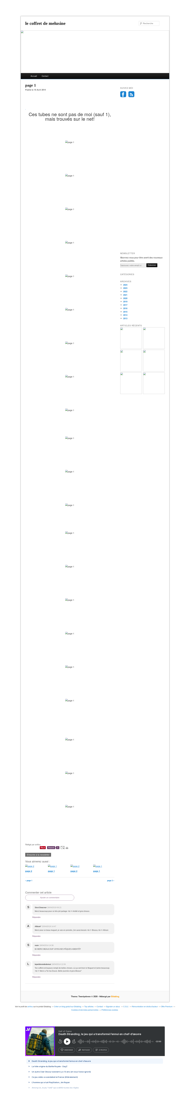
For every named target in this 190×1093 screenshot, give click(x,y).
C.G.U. (126, 1006)
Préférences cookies (110, 1010)
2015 (125, 311)
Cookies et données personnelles (84, 1010)
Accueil (34, 76)
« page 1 (28, 880)
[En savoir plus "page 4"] (131, 393)
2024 (125, 284)
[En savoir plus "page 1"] (154, 348)
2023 (125, 288)
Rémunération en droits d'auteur (145, 1006)
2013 (125, 318)
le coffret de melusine (45, 23)
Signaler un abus (113, 1006)
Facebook (123, 94)
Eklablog (115, 996)
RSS (131, 94)
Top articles (89, 1006)
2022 (125, 291)
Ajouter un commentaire (49, 898)
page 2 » (110, 880)
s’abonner (68, 1050)
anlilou (30, 1006)
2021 (125, 294)
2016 (125, 308)
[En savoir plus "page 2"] (131, 348)
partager (86, 1050)
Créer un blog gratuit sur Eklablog (67, 1006)
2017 (125, 304)
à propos (103, 1050)
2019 (125, 301)
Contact (45, 76)
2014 (125, 315)
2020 (125, 298)
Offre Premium (166, 1006)
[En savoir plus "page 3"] (154, 393)
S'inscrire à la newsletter (38, 855)
